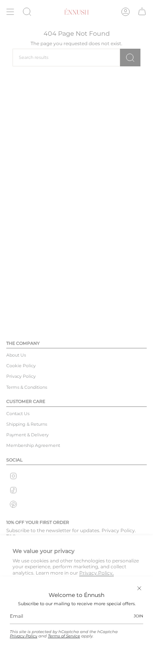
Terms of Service (64, 636)
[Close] (139, 588)
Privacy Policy (23, 636)
